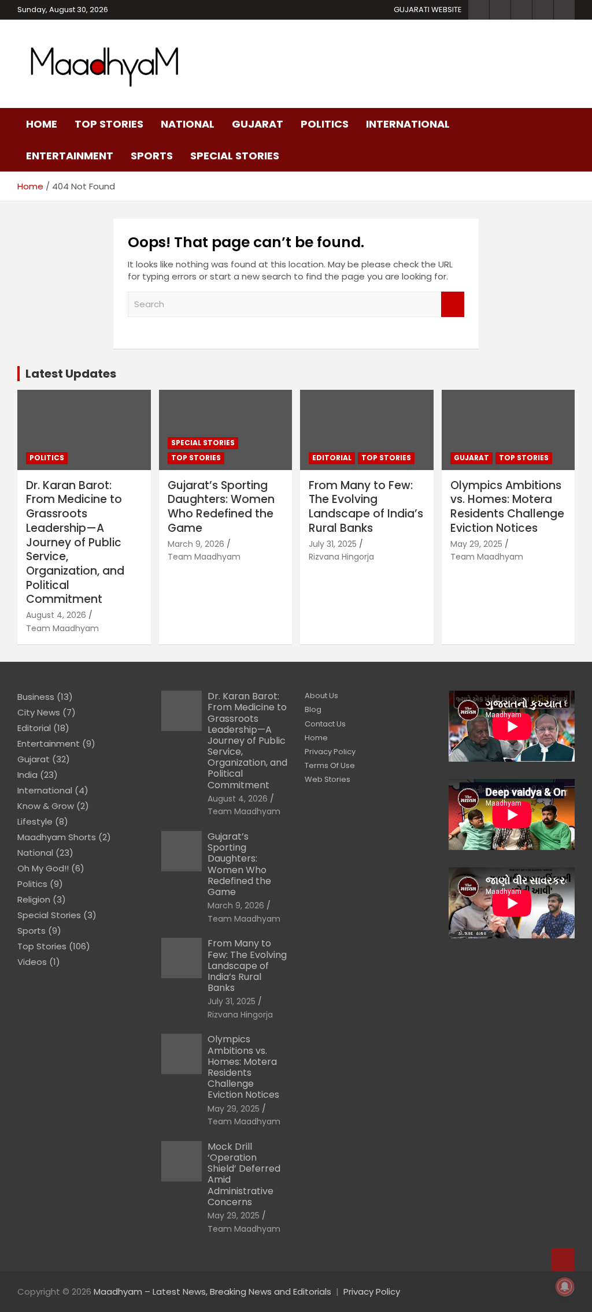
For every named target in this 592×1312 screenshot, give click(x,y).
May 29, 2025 (476, 544)
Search (452, 305)
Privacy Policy (330, 751)
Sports (152, 155)
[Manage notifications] (565, 1286)
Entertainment (69, 155)
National (187, 124)
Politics (325, 124)
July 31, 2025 (333, 544)
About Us (321, 695)
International (408, 124)
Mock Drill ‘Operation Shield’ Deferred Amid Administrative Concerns (244, 1174)
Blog (313, 709)
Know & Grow (45, 806)
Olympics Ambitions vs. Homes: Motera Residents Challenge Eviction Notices (507, 507)
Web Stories (327, 779)
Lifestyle (35, 821)
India (27, 775)
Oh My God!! (43, 868)
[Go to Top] (563, 1260)
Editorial (332, 458)
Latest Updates (70, 374)
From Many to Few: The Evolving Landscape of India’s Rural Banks (366, 507)
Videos (32, 962)
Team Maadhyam (62, 628)
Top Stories (109, 124)
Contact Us (325, 723)
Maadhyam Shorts (56, 837)
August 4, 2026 (56, 615)
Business (35, 697)
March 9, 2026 (196, 544)
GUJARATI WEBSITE (428, 10)
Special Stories (234, 155)
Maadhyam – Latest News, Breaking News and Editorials (212, 1291)
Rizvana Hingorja (341, 556)
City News (38, 712)
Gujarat (257, 124)
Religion (33, 899)
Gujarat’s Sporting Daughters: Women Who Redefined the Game (221, 507)
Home (41, 124)
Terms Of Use (330, 765)
